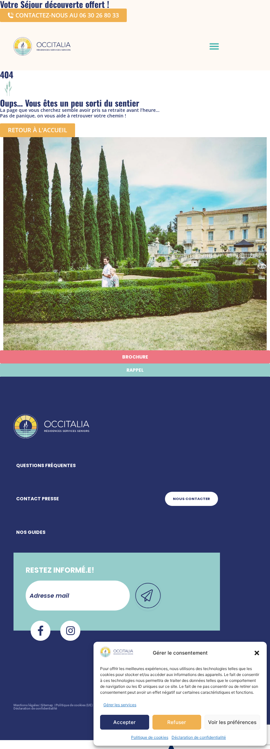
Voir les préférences (232, 722)
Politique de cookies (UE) (74, 705)
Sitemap (47, 705)
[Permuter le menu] (214, 46)
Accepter (124, 722)
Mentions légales (26, 705)
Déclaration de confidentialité (199, 737)
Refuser (176, 722)
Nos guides (30, 532)
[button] (257, 653)
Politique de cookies (149, 737)
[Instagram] (70, 631)
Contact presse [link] (37, 498)
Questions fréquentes (46, 465)
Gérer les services (119, 704)
